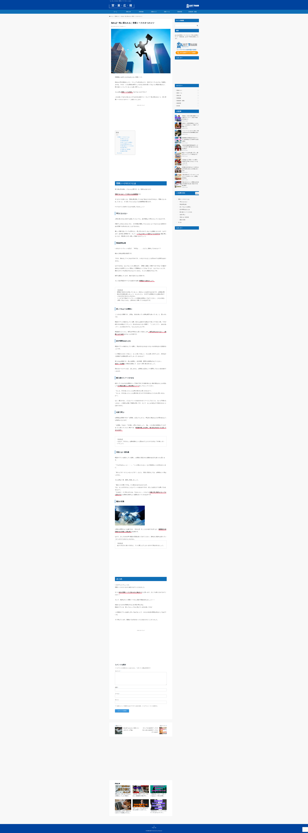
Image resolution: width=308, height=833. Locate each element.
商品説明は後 (125, 140)
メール (117, 693)
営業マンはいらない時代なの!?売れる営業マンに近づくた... (140, 808)
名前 (116, 687)
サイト (117, 700)
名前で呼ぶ (124, 147)
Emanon (160, 830)
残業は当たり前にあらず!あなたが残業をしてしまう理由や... (123, 794)
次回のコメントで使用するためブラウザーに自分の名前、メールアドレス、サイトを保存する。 (137, 706)
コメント (118, 671)
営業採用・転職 (192, 11)
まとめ (120, 153)
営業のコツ (154, 11)
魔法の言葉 (124, 151)
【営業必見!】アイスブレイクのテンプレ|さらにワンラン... (158, 811)
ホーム (115, 11)
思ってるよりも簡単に (127, 142)
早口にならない (125, 138)
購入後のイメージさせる (128, 145)
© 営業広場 (148, 830)
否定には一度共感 (126, 149)
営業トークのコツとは (123, 137)
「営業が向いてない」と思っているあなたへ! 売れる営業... (158, 794)
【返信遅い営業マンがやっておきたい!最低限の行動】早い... (140, 794)
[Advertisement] (141, 117)
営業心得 (128, 11)
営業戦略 (141, 11)
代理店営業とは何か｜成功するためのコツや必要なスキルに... (123, 811)
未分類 (187, 105)
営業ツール (167, 11)
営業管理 (179, 11)
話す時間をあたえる (127, 144)
